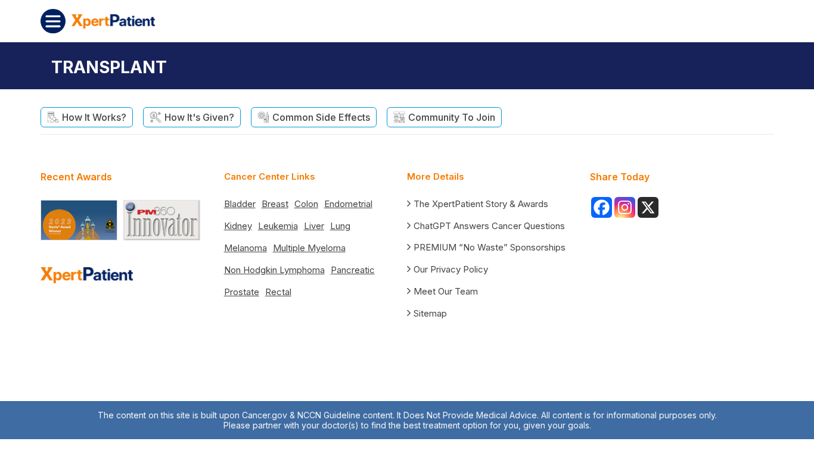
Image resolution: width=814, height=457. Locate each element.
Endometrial (348, 203)
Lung (340, 225)
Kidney (238, 225)
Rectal (278, 292)
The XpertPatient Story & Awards (481, 203)
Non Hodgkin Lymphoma (274, 270)
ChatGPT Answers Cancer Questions (489, 225)
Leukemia (278, 225)
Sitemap (430, 313)
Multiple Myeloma (309, 247)
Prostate (241, 292)
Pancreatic (353, 270)
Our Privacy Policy (451, 269)
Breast (275, 203)
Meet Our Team (446, 291)
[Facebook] (601, 207)
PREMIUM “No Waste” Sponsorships (490, 247)
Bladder (240, 203)
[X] (648, 207)
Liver (314, 225)
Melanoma (245, 247)
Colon (306, 203)
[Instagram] (624, 207)
